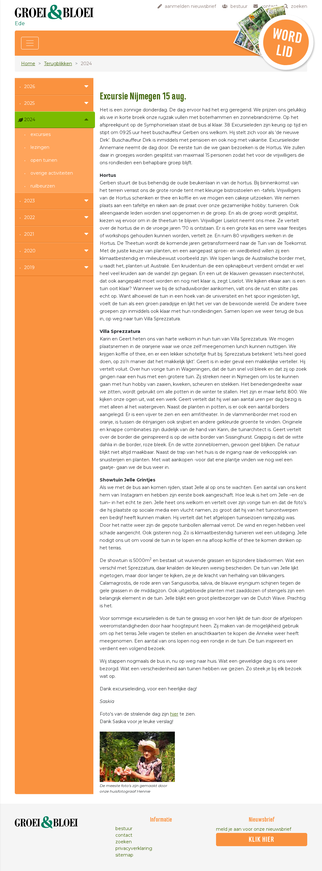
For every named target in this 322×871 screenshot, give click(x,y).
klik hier (261, 839)
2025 (29, 103)
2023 (29, 201)
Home (28, 63)
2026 (29, 86)
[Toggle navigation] (30, 43)
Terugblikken (58, 63)
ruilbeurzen (43, 186)
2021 (29, 234)
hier (174, 714)
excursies (41, 134)
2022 (29, 217)
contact (123, 835)
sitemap (124, 855)
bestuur (123, 828)
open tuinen (44, 160)
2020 (30, 251)
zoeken (123, 842)
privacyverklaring (133, 848)
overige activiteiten (52, 173)
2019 (29, 267)
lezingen (40, 147)
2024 (29, 119)
